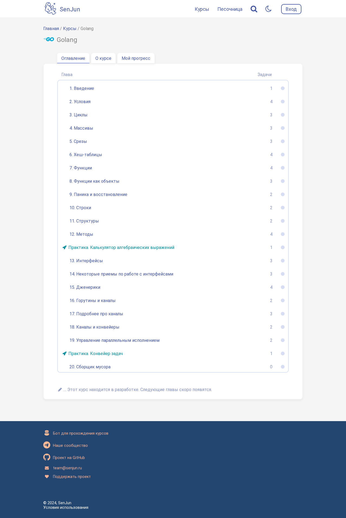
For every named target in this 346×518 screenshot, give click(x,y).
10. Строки (80, 207)
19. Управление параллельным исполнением (114, 340)
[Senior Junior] (50, 9)
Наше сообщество (70, 445)
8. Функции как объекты (94, 181)
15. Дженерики (84, 287)
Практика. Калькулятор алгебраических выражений (121, 247)
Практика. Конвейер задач (95, 353)
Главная (51, 28)
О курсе (103, 58)
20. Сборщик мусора (90, 366)
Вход (291, 9)
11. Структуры (84, 221)
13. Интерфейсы (86, 260)
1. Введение (81, 88)
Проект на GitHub (69, 457)
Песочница (229, 9)
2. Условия (80, 101)
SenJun (70, 9)
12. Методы (81, 234)
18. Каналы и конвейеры (94, 327)
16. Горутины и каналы (92, 300)
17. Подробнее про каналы (96, 313)
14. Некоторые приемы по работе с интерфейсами (121, 274)
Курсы (202, 9)
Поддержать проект (72, 476)
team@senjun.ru (67, 468)
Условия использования (65, 507)
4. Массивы (81, 128)
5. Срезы (78, 141)
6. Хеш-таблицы (85, 154)
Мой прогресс (136, 58)
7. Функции (80, 168)
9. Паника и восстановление (98, 194)
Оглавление (73, 58)
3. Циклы (78, 114)
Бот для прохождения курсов (80, 433)
